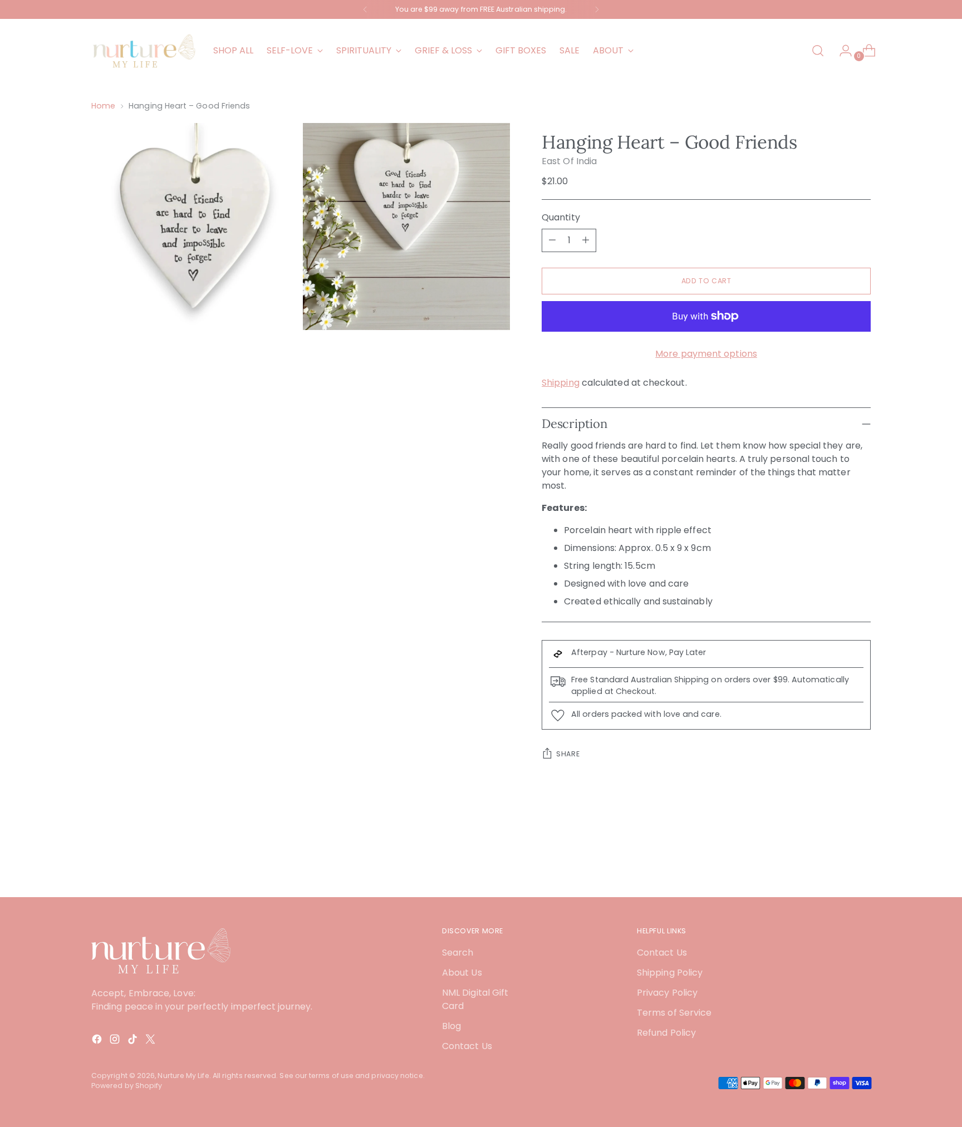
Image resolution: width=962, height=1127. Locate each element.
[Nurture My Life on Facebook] (98, 1041)
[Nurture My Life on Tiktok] (133, 1041)
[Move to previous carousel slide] (835, 859)
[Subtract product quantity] (552, 240)
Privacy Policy (667, 992)
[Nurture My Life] (144, 50)
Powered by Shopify (126, 1085)
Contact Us (467, 1046)
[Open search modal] (818, 51)
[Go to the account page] (841, 51)
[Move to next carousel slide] (861, 858)
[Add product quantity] (586, 240)
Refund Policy (666, 1032)
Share (568, 754)
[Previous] (365, 9)
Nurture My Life (183, 1075)
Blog (451, 1026)
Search (457, 952)
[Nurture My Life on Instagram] (115, 1041)
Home (103, 105)
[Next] (597, 9)
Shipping (561, 382)
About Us (462, 972)
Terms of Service (674, 1012)
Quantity (561, 217)
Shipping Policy (670, 972)
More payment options (706, 353)
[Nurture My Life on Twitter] (151, 1041)
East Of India (569, 161)
